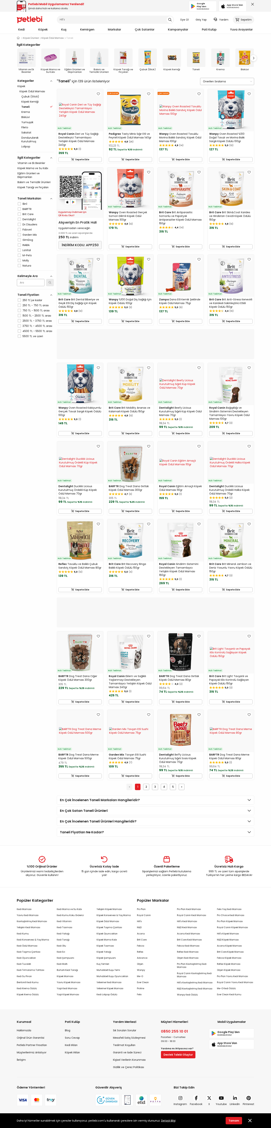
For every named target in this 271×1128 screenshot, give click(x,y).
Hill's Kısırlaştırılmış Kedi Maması (195, 982)
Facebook (196, 1104)
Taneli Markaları (29, 198)
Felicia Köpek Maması (229, 957)
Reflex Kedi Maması (188, 951)
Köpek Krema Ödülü (28, 994)
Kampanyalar (178, 29)
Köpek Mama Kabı (107, 939)
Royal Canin (144, 915)
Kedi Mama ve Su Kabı (69, 909)
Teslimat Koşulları (124, 1045)
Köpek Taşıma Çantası (109, 927)
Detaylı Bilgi (168, 1120)
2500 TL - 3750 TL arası (37, 321)
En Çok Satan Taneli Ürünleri (84, 810)
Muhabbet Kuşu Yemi (108, 970)
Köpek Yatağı (104, 951)
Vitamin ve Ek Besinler (31, 163)
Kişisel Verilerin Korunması (129, 1060)
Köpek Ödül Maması (32, 91)
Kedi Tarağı (63, 939)
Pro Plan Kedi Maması (189, 909)
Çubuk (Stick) (30, 96)
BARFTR (27, 209)
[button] (253, 58)
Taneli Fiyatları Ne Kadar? (82, 832)
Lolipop (25, 146)
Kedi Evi (61, 951)
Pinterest (248, 1104)
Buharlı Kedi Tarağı (67, 970)
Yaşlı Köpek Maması (68, 994)
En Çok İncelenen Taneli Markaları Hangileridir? (100, 800)
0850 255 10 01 (174, 1031)
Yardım (223, 20)
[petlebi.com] (18, 38)
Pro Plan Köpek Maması (230, 921)
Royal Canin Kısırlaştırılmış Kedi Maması (194, 975)
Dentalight (29, 219)
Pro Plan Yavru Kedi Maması (232, 976)
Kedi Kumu (23, 933)
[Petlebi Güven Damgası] (107, 1100)
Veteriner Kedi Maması (109, 982)
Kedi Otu (61, 945)
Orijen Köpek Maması (228, 970)
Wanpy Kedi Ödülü (187, 994)
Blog (67, 1030)
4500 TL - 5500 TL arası (37, 331)
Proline (140, 988)
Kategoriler (26, 81)
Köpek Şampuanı (106, 957)
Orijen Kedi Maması (188, 957)
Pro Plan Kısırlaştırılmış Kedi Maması (191, 965)
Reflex (140, 951)
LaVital (26, 250)
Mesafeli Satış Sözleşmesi (129, 1038)
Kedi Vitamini (64, 921)
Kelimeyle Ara (28, 276)
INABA (25, 245)
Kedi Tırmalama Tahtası (30, 970)
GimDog (27, 240)
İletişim (21, 1060)
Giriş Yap (201, 20)
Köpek (43, 29)
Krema (25, 112)
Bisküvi (25, 117)
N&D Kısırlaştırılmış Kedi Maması (194, 988)
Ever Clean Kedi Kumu (229, 994)
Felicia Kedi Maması (188, 945)
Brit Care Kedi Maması (189, 939)
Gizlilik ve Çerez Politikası (128, 1067)
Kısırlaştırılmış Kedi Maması (32, 921)
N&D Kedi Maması (187, 927)
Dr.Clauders (29, 224)
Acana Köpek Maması (229, 945)
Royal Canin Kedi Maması (191, 915)
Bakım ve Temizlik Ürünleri (34, 182)
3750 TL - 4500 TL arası (37, 326)
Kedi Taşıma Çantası (28, 951)
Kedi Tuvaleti (24, 963)
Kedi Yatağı (63, 933)
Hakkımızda (24, 1030)
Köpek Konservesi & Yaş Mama (114, 915)
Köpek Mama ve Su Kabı (33, 168)
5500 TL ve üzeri (32, 336)
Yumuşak (27, 122)
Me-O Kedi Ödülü (226, 988)
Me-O (140, 976)
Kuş (64, 29)
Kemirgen (87, 29)
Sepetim (246, 20)
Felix (139, 994)
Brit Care (28, 214)
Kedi (21, 29)
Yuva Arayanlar (241, 29)
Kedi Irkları (71, 1045)
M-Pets (27, 255)
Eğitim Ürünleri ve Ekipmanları (29, 175)
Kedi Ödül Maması (27, 945)
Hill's (139, 921)
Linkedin (235, 1104)
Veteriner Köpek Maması (110, 988)
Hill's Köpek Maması (228, 933)
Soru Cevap (72, 1038)
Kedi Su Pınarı (24, 976)
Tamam (234, 1120)
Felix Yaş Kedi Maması (229, 909)
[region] (35, 224)
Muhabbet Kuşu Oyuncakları (112, 976)
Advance (142, 957)
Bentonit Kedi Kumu (28, 982)
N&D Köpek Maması (228, 939)
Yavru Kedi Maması (28, 915)
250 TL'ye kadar (32, 300)
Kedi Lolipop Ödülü (107, 994)
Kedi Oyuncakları (26, 957)
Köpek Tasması (105, 945)
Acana (141, 933)
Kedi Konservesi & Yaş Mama (33, 939)
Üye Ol (184, 20)
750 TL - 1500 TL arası (36, 310)
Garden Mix (29, 235)
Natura (26, 265)
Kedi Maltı (62, 963)
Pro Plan (141, 909)
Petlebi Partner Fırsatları (32, 1045)
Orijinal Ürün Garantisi (30, 1038)
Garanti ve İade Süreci (127, 1052)
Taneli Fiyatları (28, 295)
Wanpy (141, 970)
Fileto (24, 127)
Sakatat (26, 132)
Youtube (221, 1104)
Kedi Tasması (64, 927)
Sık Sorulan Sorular (124, 1030)
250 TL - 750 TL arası (35, 305)
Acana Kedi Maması (188, 933)
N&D (139, 927)
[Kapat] (251, 5)
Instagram (180, 1104)
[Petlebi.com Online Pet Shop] (30, 19)
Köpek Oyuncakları (107, 933)
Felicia (140, 945)
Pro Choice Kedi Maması (230, 915)
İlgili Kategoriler (29, 158)
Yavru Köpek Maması (68, 982)
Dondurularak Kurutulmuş (30, 139)
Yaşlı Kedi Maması (67, 988)
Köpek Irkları (72, 1052)
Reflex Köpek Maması (228, 963)
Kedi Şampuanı (65, 957)
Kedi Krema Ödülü (27, 988)
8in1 (24, 204)
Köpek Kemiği (30, 101)
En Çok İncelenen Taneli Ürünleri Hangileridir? (98, 821)
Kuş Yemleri (103, 963)
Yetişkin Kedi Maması (28, 927)
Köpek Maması (65, 976)
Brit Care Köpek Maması (230, 951)
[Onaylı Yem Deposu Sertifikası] (127, 1100)
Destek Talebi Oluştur (178, 1054)
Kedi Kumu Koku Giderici (70, 915)
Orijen (140, 963)
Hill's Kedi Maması (187, 921)
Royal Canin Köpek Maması (232, 927)
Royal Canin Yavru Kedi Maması (235, 982)
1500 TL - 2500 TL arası (36, 315)
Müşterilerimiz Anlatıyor (31, 1052)
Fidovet (27, 229)
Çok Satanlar (144, 29)
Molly (25, 260)
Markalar (114, 29)
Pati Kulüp (209, 29)
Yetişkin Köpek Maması (109, 909)
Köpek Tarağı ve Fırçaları (33, 187)
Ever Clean (143, 982)
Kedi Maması (24, 909)
